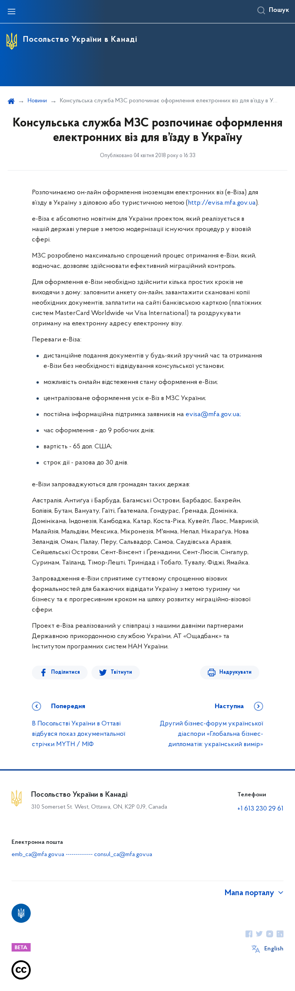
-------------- (80, 855)
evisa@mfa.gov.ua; (213, 414)
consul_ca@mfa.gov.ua (123, 855)
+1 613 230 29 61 (260, 809)
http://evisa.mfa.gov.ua (222, 203)
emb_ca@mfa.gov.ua (38, 855)
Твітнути (121, 672)
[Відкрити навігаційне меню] (11, 11)
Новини (37, 101)
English (273, 949)
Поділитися (65, 672)
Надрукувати (235, 672)
